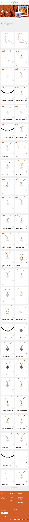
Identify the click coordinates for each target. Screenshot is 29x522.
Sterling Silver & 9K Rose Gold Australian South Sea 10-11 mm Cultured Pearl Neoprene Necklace (7, 101)
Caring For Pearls (20, 499)
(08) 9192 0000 (12, 500)
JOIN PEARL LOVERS (4, 512)
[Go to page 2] (16, 488)
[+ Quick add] (13, 43)
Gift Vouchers (11, 497)
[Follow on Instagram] (3, 516)
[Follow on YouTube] (5, 516)
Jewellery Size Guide (20, 497)
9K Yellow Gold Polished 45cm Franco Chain (21, 155)
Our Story (2, 497)
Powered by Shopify (9, 519)
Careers (2, 499)
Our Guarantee (19, 498)
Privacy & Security (3, 498)
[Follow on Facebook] (1, 516)
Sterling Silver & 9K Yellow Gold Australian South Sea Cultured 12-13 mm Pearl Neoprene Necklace (7, 466)
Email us (11, 501)
